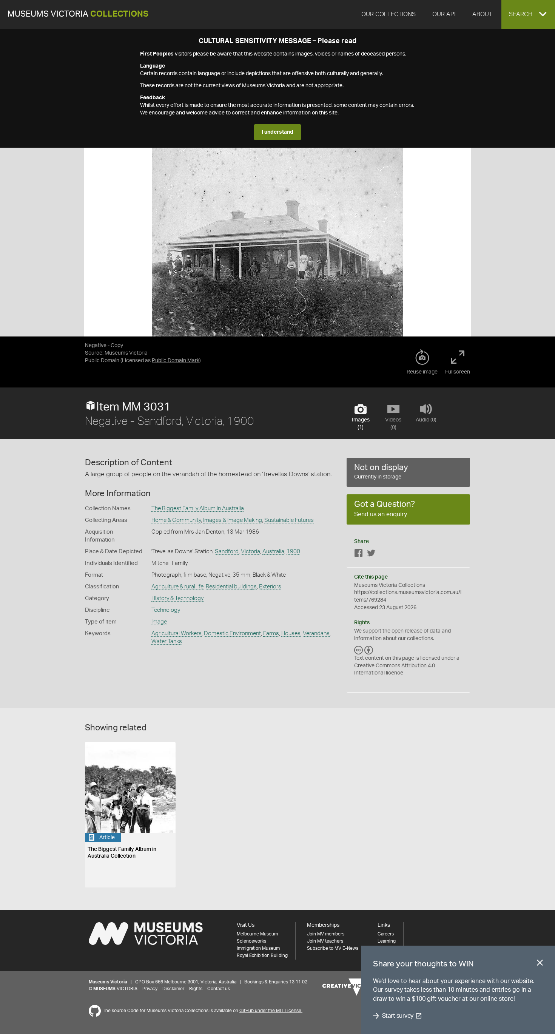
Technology (165, 610)
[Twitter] (371, 554)
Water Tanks (166, 641)
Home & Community (176, 520)
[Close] (540, 964)
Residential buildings (231, 587)
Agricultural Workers (176, 633)
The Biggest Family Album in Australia (197, 508)
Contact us (218, 988)
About (482, 14)
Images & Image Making (232, 520)
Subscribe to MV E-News (332, 948)
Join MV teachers (325, 941)
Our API (444, 14)
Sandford (227, 551)
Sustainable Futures (289, 520)
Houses (291, 633)
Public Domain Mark (175, 360)
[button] (528, 14)
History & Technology (177, 598)
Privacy (149, 988)
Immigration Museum (258, 948)
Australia (273, 551)
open (398, 631)
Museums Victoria (78, 14)
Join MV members (325, 934)
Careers (386, 934)
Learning (387, 941)
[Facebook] (358, 554)
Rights (195, 988)
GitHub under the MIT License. (270, 1010)
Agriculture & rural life (177, 587)
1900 (293, 551)
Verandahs (316, 633)
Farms (271, 633)
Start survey (397, 1016)
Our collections (388, 14)
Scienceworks (251, 941)
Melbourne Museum (257, 934)
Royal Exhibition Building (262, 955)
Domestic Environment (232, 633)
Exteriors (270, 587)
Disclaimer (173, 988)
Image (159, 622)
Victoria (250, 551)
